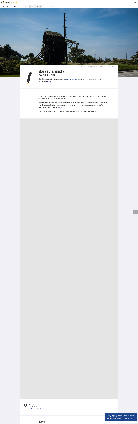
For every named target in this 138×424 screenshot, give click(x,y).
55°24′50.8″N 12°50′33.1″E (36, 408)
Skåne (49, 81)
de (135, 3)
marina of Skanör (72, 79)
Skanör (59, 107)
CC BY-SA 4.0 (113, 66)
